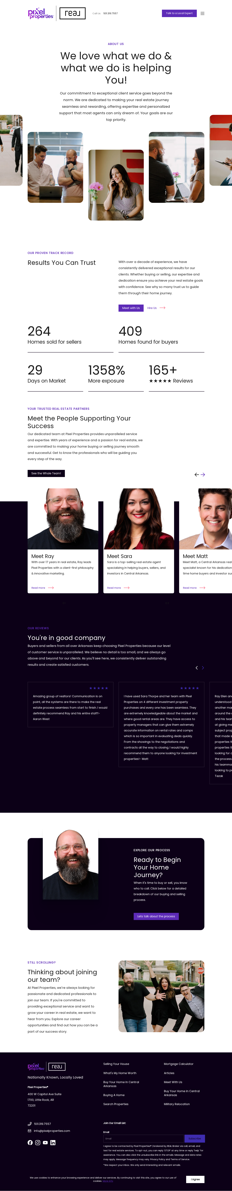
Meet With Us (173, 1082)
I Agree (195, 1179)
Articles (169, 1073)
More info (108, 1181)
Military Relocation (177, 1104)
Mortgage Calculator (178, 1064)
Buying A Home (114, 1095)
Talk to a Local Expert (179, 13)
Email (106, 1132)
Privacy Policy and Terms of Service (169, 1159)
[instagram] (37, 1142)
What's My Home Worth (119, 1073)
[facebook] (30, 1142)
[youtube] (45, 1142)
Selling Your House (116, 1064)
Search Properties (115, 1104)
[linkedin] (52, 1142)
